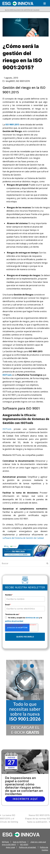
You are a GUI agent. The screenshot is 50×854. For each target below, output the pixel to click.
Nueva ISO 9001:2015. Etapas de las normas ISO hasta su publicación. (37, 818)
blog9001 (10, 81)
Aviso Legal (10, 847)
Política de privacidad (27, 847)
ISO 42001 (24, 844)
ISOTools (7, 374)
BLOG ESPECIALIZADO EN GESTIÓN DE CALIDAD (22, 10)
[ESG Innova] (21, 834)
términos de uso (32, 618)
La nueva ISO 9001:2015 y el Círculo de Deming (9, 818)
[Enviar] (47, 563)
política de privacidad (14, 621)
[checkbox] (25, 619)
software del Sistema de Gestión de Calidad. (23, 538)
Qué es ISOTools (19, 842)
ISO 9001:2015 (23, 81)
